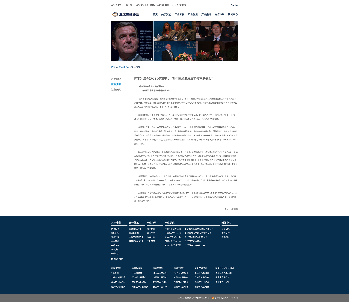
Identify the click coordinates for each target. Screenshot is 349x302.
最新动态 (116, 79)
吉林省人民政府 (118, 277)
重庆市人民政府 (202, 273)
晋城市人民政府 (160, 287)
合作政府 (115, 241)
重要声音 (116, 84)
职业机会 (115, 253)
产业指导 (206, 14)
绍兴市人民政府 (118, 287)
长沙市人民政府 (202, 287)
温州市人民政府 (222, 282)
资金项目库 (134, 233)
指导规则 (151, 229)
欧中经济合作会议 (173, 237)
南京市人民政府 (222, 277)
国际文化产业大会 (173, 241)
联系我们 (115, 249)
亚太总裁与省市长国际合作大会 (199, 229)
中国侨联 (115, 273)
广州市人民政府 (202, 277)
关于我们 (166, 14)
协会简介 (115, 229)
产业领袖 (179, 14)
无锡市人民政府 (202, 282)
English (234, 5)
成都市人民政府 (139, 282)
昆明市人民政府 (181, 282)
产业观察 (151, 241)
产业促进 (193, 14)
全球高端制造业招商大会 (196, 237)
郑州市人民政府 (160, 282)
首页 (155, 14)
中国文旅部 (179, 268)
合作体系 (220, 14)
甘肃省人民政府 (181, 277)
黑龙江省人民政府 (223, 273)
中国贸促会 (137, 273)
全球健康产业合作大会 (195, 245)
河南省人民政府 (139, 277)
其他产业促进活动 (173, 245)
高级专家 (115, 245)
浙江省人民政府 (160, 273)
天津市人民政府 (181, 273)
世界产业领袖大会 (173, 229)
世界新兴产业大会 (173, 233)
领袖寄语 (115, 237)
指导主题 (151, 237)
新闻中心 (233, 14)
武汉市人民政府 (118, 282)
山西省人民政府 (160, 277)
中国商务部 (158, 268)
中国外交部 (116, 268)
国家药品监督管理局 (224, 268)
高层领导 (115, 233)
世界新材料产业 (136, 241)
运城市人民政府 (181, 287)
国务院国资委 (201, 268)
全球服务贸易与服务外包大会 (198, 233)
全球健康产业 (135, 229)
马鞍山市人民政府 (140, 287)
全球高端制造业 (136, 237)
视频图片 (116, 89)
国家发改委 (137, 268)
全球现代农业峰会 (193, 241)
